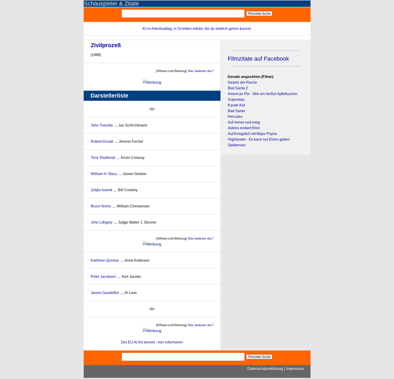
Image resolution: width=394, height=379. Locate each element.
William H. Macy (104, 174)
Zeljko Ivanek (101, 190)
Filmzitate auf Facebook (258, 59)
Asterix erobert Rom (244, 128)
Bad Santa (236, 111)
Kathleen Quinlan (105, 260)
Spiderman (237, 145)
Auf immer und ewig (244, 122)
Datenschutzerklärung (265, 369)
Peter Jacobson (103, 276)
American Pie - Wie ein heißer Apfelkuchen (262, 94)
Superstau (236, 99)
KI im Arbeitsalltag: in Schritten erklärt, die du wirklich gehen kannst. (197, 29)
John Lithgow (101, 222)
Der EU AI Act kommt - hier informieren (152, 342)
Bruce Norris (101, 206)
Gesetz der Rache (242, 82)
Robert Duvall (102, 141)
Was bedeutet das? (200, 71)
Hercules (235, 117)
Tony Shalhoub (103, 158)
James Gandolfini (105, 293)
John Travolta (102, 125)
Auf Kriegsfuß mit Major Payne (252, 134)
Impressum (295, 369)
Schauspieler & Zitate (111, 3)
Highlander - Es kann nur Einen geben (259, 139)
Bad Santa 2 (238, 88)
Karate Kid (236, 105)
